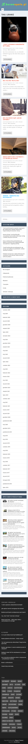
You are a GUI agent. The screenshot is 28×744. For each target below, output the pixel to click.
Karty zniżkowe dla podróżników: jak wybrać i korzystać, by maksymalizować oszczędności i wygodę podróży (13, 242)
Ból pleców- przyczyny (11, 80)
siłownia (4, 717)
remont (20, 711)
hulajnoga (17, 691)
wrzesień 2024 (6, 336)
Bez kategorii (6, 269)
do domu (17, 684)
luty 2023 (5, 354)
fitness (10, 691)
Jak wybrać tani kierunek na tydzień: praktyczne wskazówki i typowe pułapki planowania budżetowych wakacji (14, 547)
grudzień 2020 (6, 417)
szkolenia (12, 724)
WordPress (17, 742)
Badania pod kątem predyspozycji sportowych (13, 612)
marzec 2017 (6, 472)
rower (11, 714)
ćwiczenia (12, 731)
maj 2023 (5, 350)
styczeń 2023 (6, 358)
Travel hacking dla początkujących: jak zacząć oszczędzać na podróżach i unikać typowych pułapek (13, 249)
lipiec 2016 (5, 487)
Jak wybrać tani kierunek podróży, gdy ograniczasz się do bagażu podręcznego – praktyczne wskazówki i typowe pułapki (14, 534)
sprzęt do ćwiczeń (7, 721)
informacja (5, 694)
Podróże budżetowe (8, 277)
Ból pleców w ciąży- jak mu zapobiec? (12, 118)
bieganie (13, 681)
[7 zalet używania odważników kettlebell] (14, 29)
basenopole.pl (9, 48)
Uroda (4, 288)
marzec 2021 (6, 409)
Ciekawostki (21, 199)
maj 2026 (5, 313)
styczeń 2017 (6, 476)
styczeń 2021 (6, 413)
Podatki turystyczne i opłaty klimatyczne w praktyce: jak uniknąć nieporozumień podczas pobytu (14, 255)
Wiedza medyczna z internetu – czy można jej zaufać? (14, 157)
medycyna (5, 701)
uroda (14, 727)
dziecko (10, 688)
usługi (19, 727)
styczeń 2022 (6, 384)
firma (3, 691)
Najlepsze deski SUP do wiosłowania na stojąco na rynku (16, 510)
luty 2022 (5, 380)
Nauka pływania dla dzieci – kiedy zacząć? (12, 638)
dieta (11, 684)
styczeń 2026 (6, 321)
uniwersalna (6, 727)
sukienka (17, 721)
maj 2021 (5, 402)
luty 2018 (5, 461)
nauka (20, 701)
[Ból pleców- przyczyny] (14, 71)
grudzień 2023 (6, 343)
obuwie (4, 704)
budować (5, 684)
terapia (19, 724)
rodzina (4, 714)
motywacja (13, 701)
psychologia (5, 711)
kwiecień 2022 (6, 373)
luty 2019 (5, 439)
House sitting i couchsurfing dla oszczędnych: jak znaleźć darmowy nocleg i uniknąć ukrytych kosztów (14, 236)
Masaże (18, 697)
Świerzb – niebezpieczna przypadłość (11, 196)
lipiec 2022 (5, 361)
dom (23, 684)
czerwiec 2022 (6, 365)
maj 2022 (5, 369)
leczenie (18, 694)
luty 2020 (5, 424)
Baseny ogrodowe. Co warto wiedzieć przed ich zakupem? (13, 648)
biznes (20, 681)
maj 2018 (5, 450)
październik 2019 (7, 432)
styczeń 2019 (6, 443)
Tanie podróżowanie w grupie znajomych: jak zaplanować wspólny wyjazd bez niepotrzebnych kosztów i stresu (14, 229)
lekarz (4, 697)
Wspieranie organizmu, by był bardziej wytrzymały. (15, 558)
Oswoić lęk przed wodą (7, 666)
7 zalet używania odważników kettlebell (13, 45)
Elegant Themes (19, 740)
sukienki (4, 724)
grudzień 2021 (6, 387)
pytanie (14, 711)
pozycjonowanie (13, 707)
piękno (4, 707)
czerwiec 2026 (6, 310)
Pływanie (5, 280)
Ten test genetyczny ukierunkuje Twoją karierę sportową (13, 642)
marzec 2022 (6, 376)
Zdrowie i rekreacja (8, 291)
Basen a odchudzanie (7, 662)
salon (17, 714)
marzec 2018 (6, 458)
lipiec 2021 (5, 395)
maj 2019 (5, 435)
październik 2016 (7, 483)
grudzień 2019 (6, 428)
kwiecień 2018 (6, 454)
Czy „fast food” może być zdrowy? (10, 616)
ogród (20, 704)
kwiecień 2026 (6, 317)
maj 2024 (5, 339)
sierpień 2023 (6, 347)
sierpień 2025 (6, 328)
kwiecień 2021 (6, 406)
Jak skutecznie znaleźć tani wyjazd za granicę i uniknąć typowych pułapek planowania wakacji (13, 569)
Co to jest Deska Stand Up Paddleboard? (12, 635)
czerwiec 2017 (6, 465)
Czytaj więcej (7, 59)
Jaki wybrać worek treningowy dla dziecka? (15, 501)
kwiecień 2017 (6, 469)
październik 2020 (7, 421)
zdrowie (4, 731)
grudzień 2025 (6, 324)
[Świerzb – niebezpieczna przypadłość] (14, 185)
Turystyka (5, 284)
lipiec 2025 (5, 332)
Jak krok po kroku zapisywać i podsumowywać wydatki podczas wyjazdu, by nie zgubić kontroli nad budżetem (13, 522)
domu (4, 688)
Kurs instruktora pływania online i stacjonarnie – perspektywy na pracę (13, 658)
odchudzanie (12, 704)
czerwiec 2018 (6, 446)
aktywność (5, 681)
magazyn (10, 697)
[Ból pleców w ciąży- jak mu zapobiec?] (14, 107)
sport (11, 717)
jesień (12, 694)
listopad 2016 (6, 480)
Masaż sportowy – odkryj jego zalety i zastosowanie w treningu (11, 620)
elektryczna (18, 688)
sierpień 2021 (6, 391)
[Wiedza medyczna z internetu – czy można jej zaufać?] (14, 146)
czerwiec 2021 (6, 398)
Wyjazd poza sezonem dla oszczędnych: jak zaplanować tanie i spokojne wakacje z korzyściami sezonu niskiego (13, 581)
